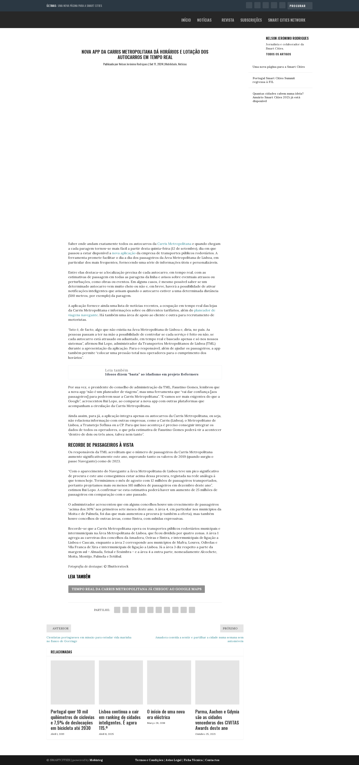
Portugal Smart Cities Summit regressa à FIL (274, 80)
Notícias (204, 20)
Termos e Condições (149, 760)
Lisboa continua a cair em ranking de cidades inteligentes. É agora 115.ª (120, 719)
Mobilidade (171, 64)
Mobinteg (96, 760)
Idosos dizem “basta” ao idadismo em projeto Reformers (151, 374)
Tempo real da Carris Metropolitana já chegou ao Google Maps (137, 589)
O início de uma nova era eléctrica (166, 714)
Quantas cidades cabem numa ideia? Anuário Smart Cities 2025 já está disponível (278, 97)
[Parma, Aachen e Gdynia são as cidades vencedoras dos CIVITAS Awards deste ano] (217, 682)
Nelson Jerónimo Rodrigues (133, 64)
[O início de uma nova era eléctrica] (169, 682)
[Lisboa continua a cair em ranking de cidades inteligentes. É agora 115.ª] (121, 682)
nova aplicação (124, 253)
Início (186, 20)
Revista (228, 20)
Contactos (212, 760)
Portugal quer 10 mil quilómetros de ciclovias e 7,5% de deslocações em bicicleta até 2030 (73, 719)
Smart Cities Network (286, 20)
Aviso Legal (173, 760)
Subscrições (251, 20)
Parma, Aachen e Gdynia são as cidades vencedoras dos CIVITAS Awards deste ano (217, 719)
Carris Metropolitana (174, 244)
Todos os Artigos (278, 54)
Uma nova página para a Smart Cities (80, 5)
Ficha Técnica (193, 760)
